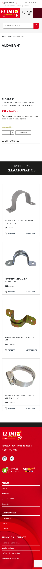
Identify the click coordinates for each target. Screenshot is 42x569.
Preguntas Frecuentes (10, 558)
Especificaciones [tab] (10, 140)
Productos (6, 493)
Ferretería (12, 36)
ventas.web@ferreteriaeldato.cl (28, 3)
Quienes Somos (10, 6)
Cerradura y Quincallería (17, 105)
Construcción (7, 523)
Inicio (4, 36)
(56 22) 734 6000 (9, 3)
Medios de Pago (8, 548)
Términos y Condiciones (11, 543)
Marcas (19, 6)
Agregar (23, 132)
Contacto (26, 6)
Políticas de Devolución (11, 553)
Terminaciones (7, 518)
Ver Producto (31, 233)
